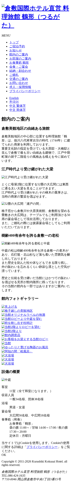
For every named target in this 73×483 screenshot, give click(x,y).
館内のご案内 (18, 54)
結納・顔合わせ (20, 70)
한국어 (14, 101)
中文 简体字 (17, 109)
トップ (14, 42)
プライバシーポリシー (24, 91)
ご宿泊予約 (17, 46)
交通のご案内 (18, 78)
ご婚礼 (14, 74)
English (14, 98)
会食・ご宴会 (18, 66)
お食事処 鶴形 (19, 62)
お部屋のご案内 (20, 58)
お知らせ (15, 50)
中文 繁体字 (17, 105)
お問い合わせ (18, 83)
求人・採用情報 (20, 87)
